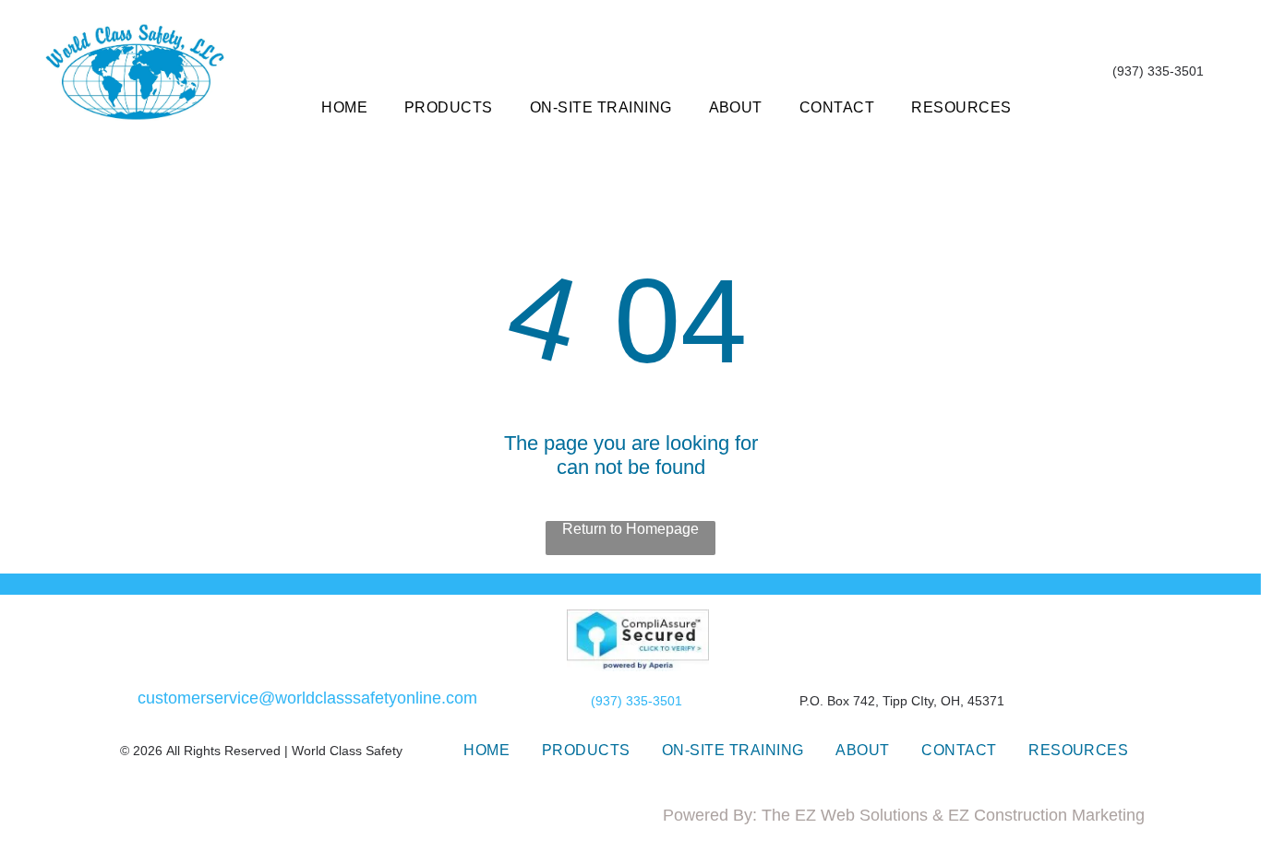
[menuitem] (344, 108)
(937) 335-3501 (636, 700)
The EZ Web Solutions (845, 815)
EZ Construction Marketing (1046, 815)
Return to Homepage (630, 529)
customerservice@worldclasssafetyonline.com (307, 698)
